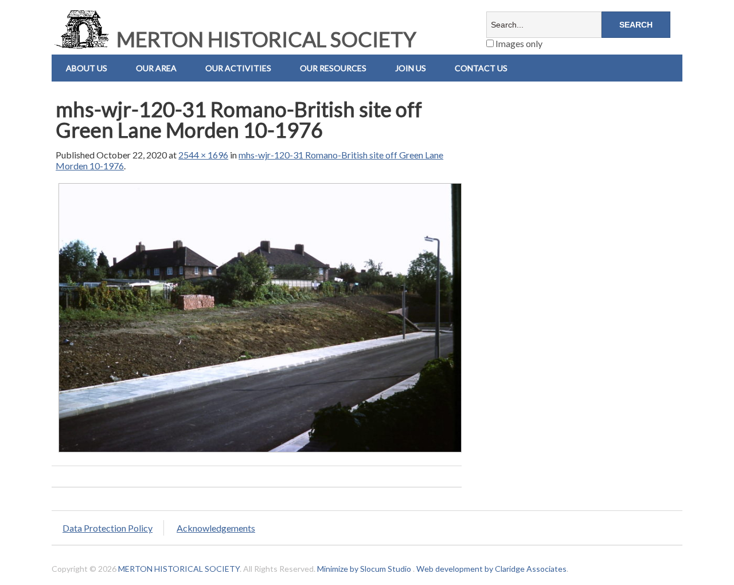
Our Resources (333, 68)
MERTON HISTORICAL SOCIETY (264, 39)
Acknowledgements (216, 527)
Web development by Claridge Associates (491, 569)
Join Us (410, 68)
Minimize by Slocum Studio (364, 569)
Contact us (481, 68)
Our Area (156, 68)
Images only (518, 43)
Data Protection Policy (108, 527)
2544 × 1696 (203, 154)
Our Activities (238, 68)
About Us (86, 68)
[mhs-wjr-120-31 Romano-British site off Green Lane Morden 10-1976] (260, 451)
